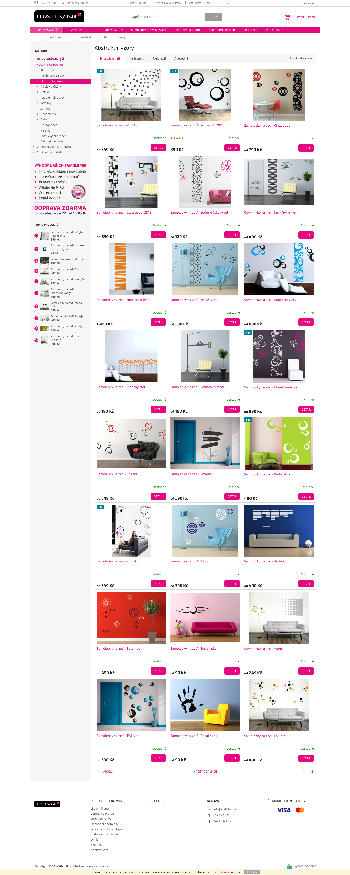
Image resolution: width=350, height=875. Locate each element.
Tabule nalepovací (52, 97)
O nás (94, 839)
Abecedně (181, 58)
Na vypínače (48, 125)
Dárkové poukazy (52, 141)
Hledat (214, 16)
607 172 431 (221, 815)
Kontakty (96, 845)
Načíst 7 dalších (205, 771)
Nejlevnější (137, 58)
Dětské (45, 92)
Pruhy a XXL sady (53, 76)
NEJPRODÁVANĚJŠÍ (50, 59)
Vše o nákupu (139, 3)
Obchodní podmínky (104, 824)
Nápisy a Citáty (50, 86)
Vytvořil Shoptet (305, 866)
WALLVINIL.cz (222, 821)
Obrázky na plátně (49, 152)
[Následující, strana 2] (303, 771)
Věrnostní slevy (200, 3)
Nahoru (107, 771)
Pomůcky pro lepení (53, 136)
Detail (158, 147)
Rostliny (45, 103)
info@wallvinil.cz (224, 809)
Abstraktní (47, 70)
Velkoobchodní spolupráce (109, 829)
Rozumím (252, 871)
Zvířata (45, 108)
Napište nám (99, 850)
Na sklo (45, 130)
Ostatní (45, 119)
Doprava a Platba (169, 3)
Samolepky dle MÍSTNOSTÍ (54, 147)
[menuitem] (46, 30)
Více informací (223, 872)
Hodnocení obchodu (104, 834)
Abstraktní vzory (52, 81)
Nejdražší (159, 58)
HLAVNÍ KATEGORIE (49, 64)
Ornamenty (48, 114)
